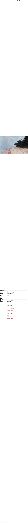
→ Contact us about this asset (3, 522)
